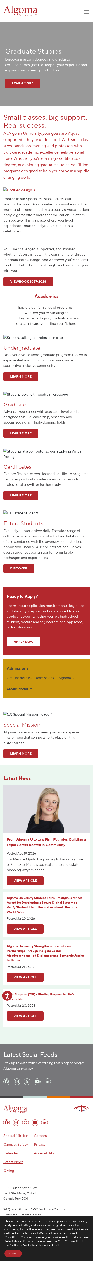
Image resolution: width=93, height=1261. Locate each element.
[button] (20, 190)
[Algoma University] (20, 11)
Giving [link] (8, 1171)
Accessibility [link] (44, 1153)
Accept (13, 1253)
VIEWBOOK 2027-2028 (28, 281)
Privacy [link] (40, 1144)
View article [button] (25, 880)
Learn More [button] (21, 376)
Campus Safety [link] (15, 1144)
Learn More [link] (22, 83)
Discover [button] (18, 568)
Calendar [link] (10, 1153)
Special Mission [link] (15, 1136)
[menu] (6, 1081)
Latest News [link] (13, 1162)
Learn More (21, 753)
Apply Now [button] (23, 642)
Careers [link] (40, 1136)
